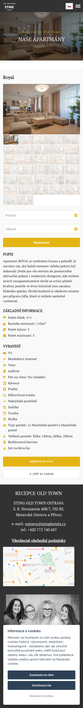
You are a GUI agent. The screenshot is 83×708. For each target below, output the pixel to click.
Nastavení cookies (41, 696)
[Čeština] (69, 6)
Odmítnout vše (41, 685)
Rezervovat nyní (41, 461)
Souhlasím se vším (41, 675)
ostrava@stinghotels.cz (45, 523)
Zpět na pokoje (43, 474)
